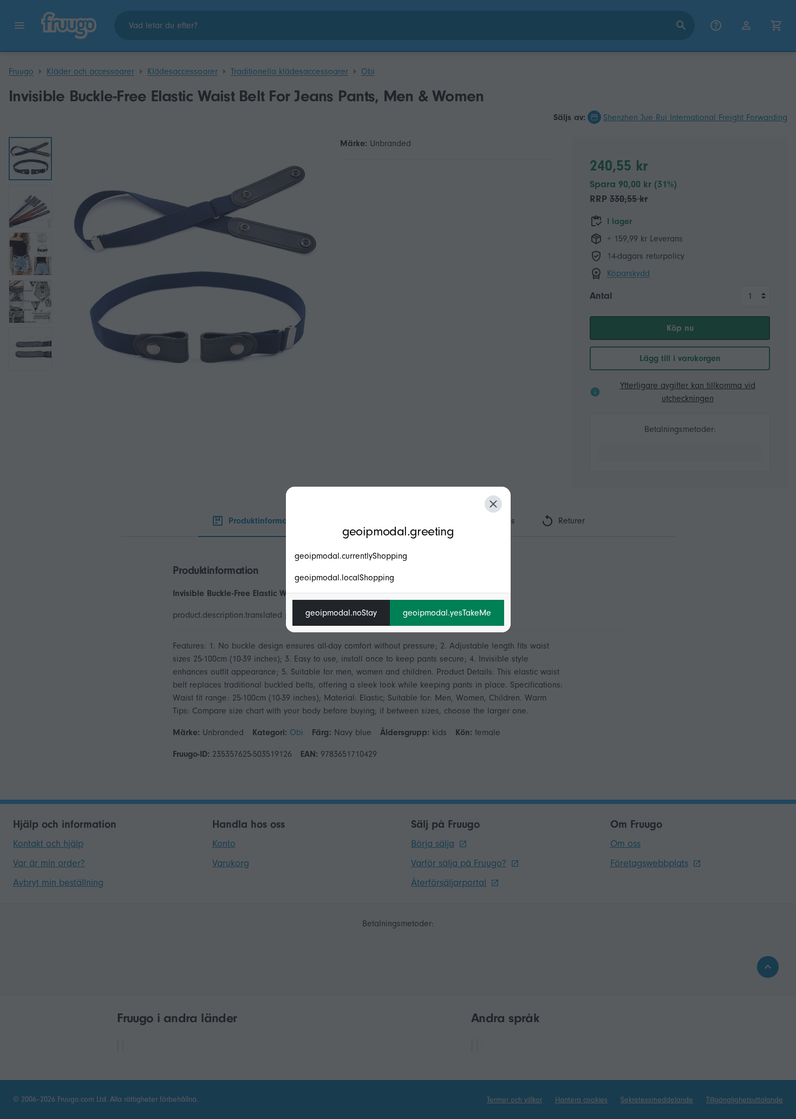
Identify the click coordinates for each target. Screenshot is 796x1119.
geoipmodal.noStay (341, 613)
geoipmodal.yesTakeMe (447, 613)
